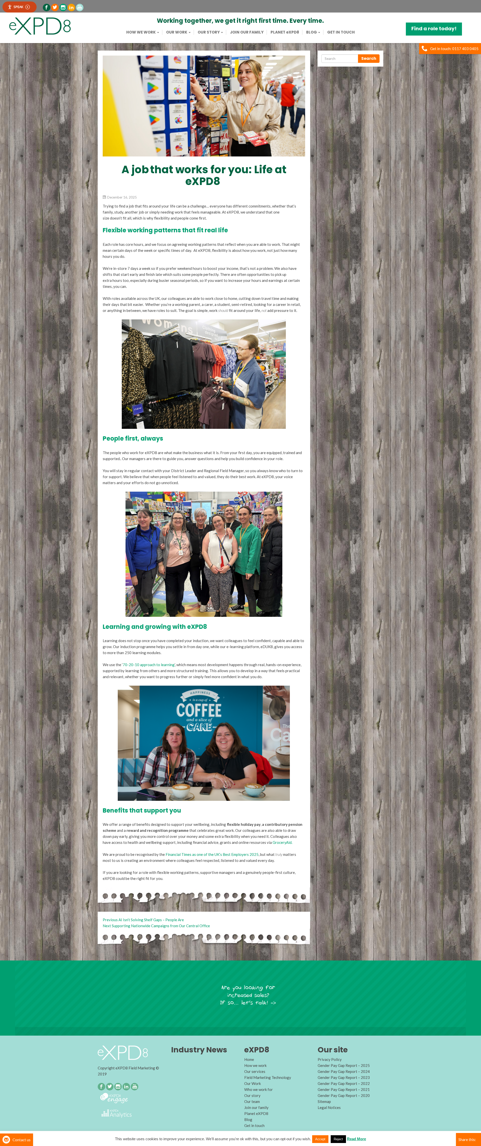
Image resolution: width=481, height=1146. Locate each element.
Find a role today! (433, 28)
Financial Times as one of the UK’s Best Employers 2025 (212, 854)
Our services (254, 1071)
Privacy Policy (330, 1059)
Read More (356, 1139)
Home (249, 1059)
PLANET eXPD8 (285, 32)
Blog (312, 32)
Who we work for (258, 1089)
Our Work (177, 32)
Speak (18, 7)
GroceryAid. (282, 842)
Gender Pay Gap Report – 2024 (344, 1071)
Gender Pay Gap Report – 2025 (344, 1065)
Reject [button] (338, 1139)
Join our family (247, 32)
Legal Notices (329, 1107)
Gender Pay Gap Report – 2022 (344, 1083)
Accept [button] (320, 1139)
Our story (209, 32)
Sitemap (324, 1101)
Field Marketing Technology (267, 1077)
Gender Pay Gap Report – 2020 (344, 1095)
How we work (141, 32)
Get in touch (341, 32)
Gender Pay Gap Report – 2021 (344, 1089)
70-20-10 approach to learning (149, 664)
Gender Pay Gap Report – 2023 (344, 1077)
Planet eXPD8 (256, 1113)
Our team (252, 1101)
